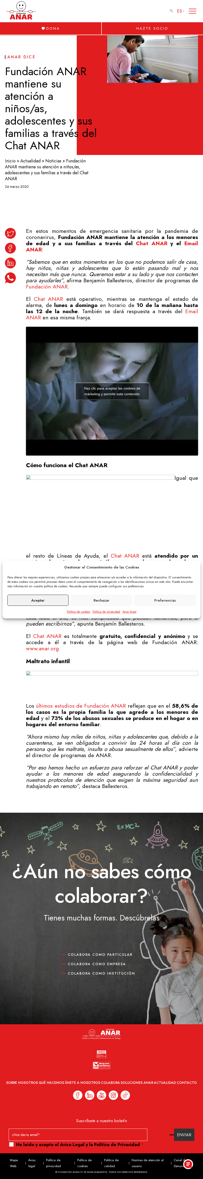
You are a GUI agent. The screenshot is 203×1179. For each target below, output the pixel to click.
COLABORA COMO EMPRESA (97, 963)
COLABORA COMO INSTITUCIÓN (101, 973)
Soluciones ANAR (137, 1082)
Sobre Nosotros (22, 1082)
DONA (53, 28)
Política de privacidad (106, 612)
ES (179, 11)
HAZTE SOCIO (152, 28)
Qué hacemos (51, 1082)
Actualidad (30, 161)
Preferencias (165, 600)
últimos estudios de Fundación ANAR (81, 706)
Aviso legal (129, 612)
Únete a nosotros (82, 1082)
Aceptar (38, 600)
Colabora (110, 1082)
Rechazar (101, 600)
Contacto (187, 1082)
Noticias (53, 161)
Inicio (10, 161)
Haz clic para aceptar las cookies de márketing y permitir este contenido (112, 391)
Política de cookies (78, 612)
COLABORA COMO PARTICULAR (100, 954)
